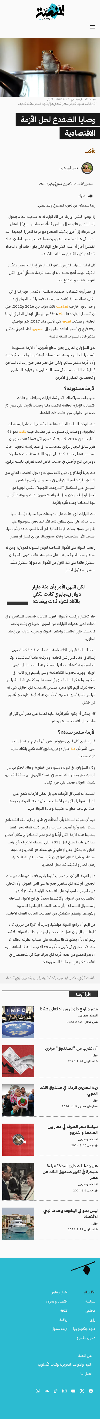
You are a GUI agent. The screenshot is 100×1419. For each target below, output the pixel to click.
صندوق (37, 329)
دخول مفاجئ (86, 1338)
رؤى (91, 150)
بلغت (22, 431)
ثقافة (63, 1310)
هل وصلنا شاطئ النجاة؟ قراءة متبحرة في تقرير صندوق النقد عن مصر (53, 1168)
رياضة (63, 1319)
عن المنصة (85, 1355)
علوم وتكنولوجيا (84, 1329)
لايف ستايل (59, 1329)
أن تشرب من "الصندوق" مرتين (76, 1048)
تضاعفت (62, 306)
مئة (72, 748)
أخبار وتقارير (59, 1292)
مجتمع (90, 1310)
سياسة (90, 1301)
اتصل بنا (86, 1373)
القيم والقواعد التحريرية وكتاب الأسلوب (65, 1364)
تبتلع (62, 314)
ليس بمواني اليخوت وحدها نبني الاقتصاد (69, 1210)
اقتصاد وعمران (56, 1301)
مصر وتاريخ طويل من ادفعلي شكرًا (74, 1009)
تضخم (66, 321)
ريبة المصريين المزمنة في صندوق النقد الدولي (69, 1087)
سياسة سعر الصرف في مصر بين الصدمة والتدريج (64, 1126)
